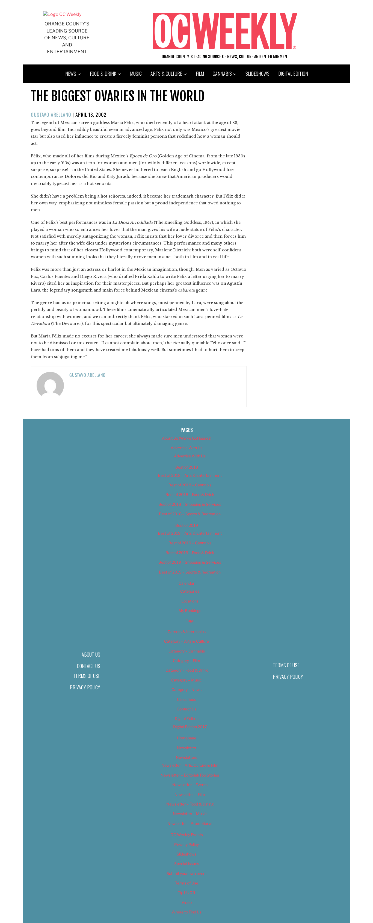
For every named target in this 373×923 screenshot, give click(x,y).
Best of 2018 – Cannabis (189, 485)
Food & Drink (103, 73)
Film (200, 73)
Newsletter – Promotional (189, 823)
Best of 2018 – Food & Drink (189, 494)
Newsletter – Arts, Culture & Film (189, 765)
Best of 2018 (186, 467)
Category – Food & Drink (186, 670)
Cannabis (222, 73)
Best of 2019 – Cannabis (189, 542)
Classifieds (186, 699)
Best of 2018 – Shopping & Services (189, 504)
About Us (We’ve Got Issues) (186, 438)
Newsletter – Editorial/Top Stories (190, 775)
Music (136, 73)
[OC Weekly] (62, 14)
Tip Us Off (186, 892)
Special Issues (186, 863)
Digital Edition (293, 73)
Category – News (186, 689)
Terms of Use (86, 675)
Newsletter (186, 747)
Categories (189, 591)
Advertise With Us (186, 447)
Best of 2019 (186, 525)
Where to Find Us (186, 912)
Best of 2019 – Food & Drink (189, 552)
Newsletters (186, 757)
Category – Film (186, 660)
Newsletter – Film (189, 794)
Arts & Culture (166, 73)
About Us (91, 654)
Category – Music (186, 680)
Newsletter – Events (190, 784)
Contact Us (88, 665)
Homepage (186, 738)
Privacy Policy (85, 687)
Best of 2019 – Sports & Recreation (190, 572)
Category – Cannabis (186, 651)
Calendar (186, 583)
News (70, 73)
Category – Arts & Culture (186, 641)
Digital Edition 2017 (190, 726)
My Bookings (190, 610)
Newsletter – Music (190, 813)
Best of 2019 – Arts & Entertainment (190, 533)
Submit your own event (187, 873)
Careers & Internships (187, 631)
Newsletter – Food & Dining (190, 804)
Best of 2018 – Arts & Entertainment (190, 475)
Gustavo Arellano (51, 114)
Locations (190, 601)
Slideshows (257, 73)
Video (187, 902)
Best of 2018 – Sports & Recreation (190, 514)
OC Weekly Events (186, 834)
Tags (190, 620)
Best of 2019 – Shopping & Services (189, 562)
